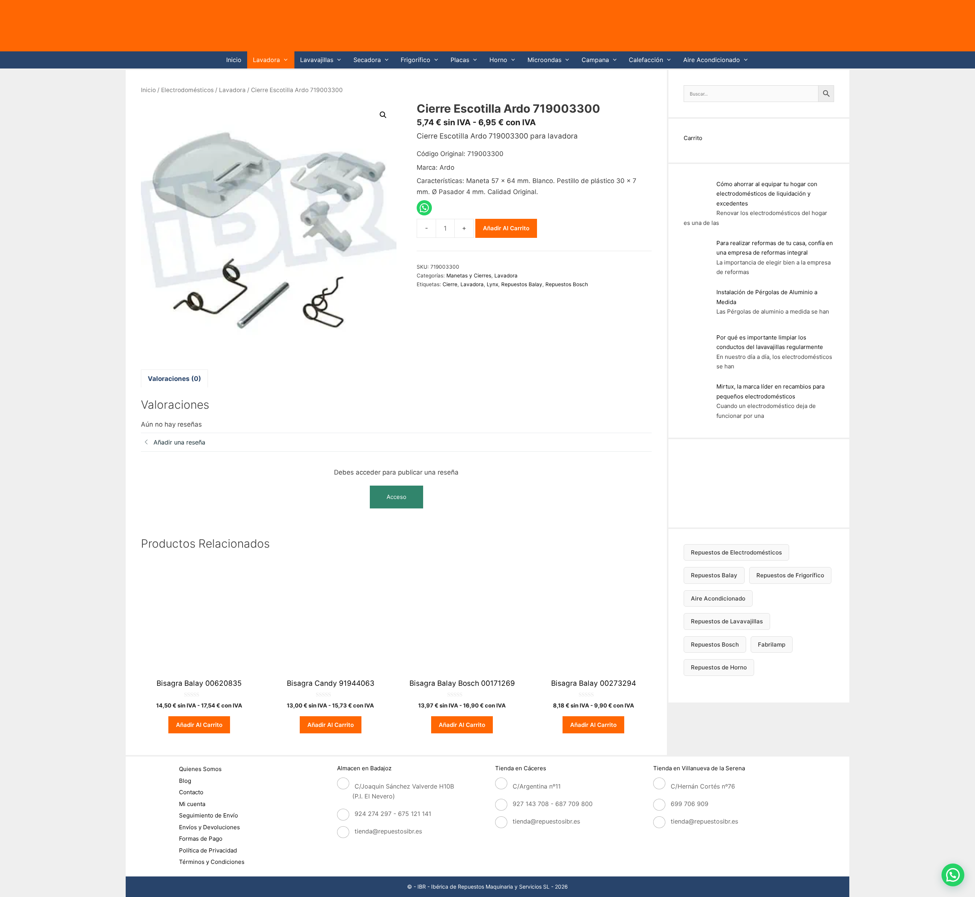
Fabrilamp (771, 644)
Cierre (450, 284)
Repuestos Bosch (566, 284)
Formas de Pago (200, 838)
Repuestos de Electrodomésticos (736, 552)
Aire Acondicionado (711, 60)
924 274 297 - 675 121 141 (393, 813)
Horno (498, 60)
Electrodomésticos (187, 90)
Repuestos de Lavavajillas (727, 621)
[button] (383, 115)
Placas (460, 60)
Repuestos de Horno (719, 667)
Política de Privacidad (208, 850)
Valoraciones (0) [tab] (174, 378)
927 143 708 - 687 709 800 (553, 804)
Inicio (233, 60)
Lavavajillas (316, 60)
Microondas (544, 60)
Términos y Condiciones (212, 861)
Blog (185, 780)
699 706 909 (689, 804)
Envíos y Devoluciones (209, 827)
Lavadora (266, 60)
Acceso (396, 496)
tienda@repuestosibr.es (388, 831)
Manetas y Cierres (468, 275)
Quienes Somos (200, 769)
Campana (595, 60)
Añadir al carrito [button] (199, 724)
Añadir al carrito (506, 228)
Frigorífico (415, 60)
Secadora (367, 60)
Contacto (191, 792)
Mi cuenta (192, 804)
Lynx (492, 284)
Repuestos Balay (521, 284)
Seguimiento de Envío (208, 815)
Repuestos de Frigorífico (790, 575)
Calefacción (646, 60)
